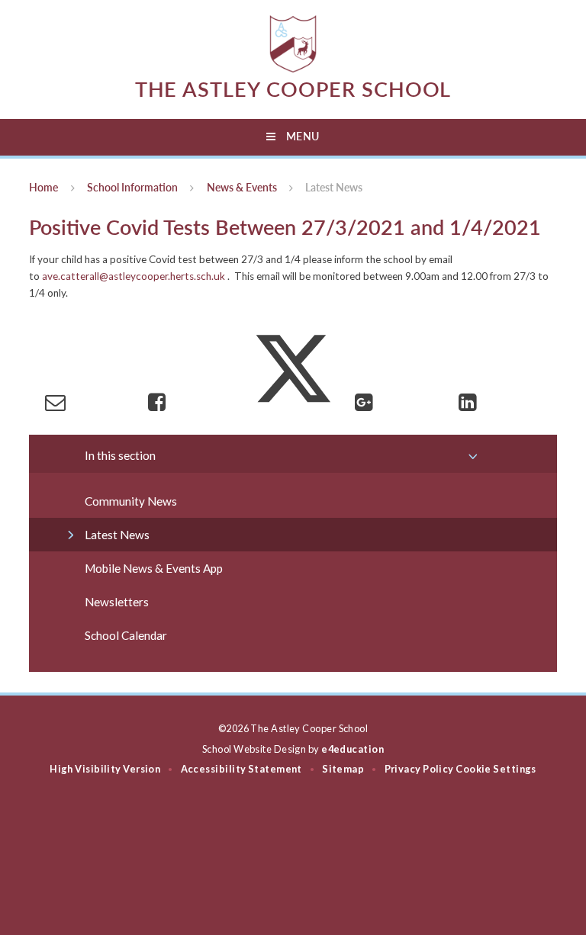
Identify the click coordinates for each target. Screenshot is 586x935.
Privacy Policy (419, 769)
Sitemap (343, 769)
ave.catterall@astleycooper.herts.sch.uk (133, 276)
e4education (352, 749)
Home (43, 188)
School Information (132, 188)
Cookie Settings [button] (496, 769)
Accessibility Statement (241, 769)
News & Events (242, 188)
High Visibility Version (105, 769)
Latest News (333, 188)
